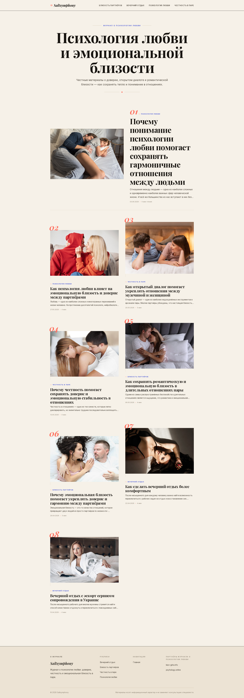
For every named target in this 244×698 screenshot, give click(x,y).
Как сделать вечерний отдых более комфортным (157, 488)
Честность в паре (184, 5)
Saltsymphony (64, 5)
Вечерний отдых (135, 5)
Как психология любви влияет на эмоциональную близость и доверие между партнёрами (84, 292)
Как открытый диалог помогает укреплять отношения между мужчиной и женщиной (155, 290)
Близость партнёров (110, 5)
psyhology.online (173, 670)
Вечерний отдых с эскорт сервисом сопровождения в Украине (82, 597)
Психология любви (159, 5)
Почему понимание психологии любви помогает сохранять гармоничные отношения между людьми (160, 151)
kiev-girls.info (172, 665)
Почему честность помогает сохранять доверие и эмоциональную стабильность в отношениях (80, 396)
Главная (136, 662)
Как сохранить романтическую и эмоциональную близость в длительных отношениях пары (155, 385)
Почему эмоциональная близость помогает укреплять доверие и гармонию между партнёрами (81, 498)
